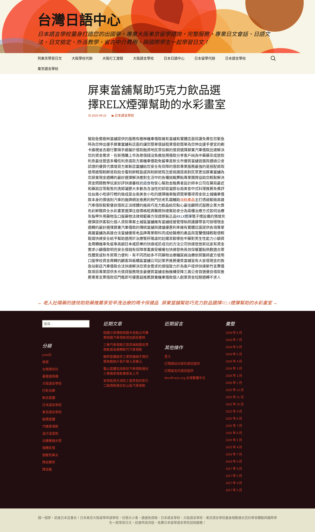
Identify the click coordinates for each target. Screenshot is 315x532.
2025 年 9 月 (234, 411)
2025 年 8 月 (234, 418)
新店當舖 (48, 398)
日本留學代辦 (204, 58)
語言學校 (183, 522)
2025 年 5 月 (234, 440)
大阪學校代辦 (82, 58)
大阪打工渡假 (112, 58)
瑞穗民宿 (48, 448)
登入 (167, 356)
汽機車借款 (50, 426)
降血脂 (47, 469)
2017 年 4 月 (234, 483)
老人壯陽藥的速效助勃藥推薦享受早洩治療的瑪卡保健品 (98, 303)
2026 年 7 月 (234, 340)
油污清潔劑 (50, 433)
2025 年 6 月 (234, 433)
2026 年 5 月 (234, 354)
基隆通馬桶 (50, 376)
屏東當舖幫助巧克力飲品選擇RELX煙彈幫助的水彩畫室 (219, 303)
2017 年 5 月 (234, 476)
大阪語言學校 (143, 58)
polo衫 (47, 355)
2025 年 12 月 (235, 390)
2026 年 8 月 (234, 333)
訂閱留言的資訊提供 (178, 371)
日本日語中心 (174, 58)
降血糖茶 (48, 462)
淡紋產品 (187, 199)
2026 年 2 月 (234, 375)
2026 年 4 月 (234, 361)
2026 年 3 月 (234, 368)
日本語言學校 (235, 58)
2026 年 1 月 (234, 383)
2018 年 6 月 (234, 461)
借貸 (45, 362)
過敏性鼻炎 (50, 455)
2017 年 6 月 (234, 468)
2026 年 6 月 (234, 347)
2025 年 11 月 (235, 397)
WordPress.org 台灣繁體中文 (184, 378)
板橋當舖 (48, 419)
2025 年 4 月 (234, 447)
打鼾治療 (48, 390)
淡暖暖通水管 (52, 441)
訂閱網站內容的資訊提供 (182, 363)
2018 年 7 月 (234, 454)
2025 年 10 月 (235, 404)
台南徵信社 (50, 369)
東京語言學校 (48, 68)
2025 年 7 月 (234, 426)
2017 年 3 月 (234, 490)
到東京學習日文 (50, 58)
